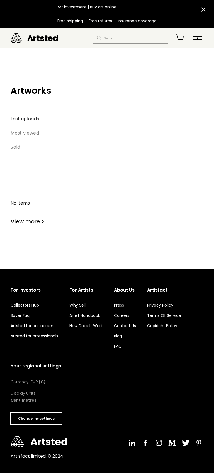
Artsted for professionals (34, 336)
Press (119, 305)
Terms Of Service (164, 315)
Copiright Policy (162, 325)
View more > (28, 221)
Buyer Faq (20, 315)
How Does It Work (86, 325)
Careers (121, 315)
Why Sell (77, 305)
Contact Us (125, 325)
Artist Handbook (84, 315)
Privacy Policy (160, 305)
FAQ (118, 346)
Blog (118, 336)
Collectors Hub (25, 305)
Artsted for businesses (32, 325)
